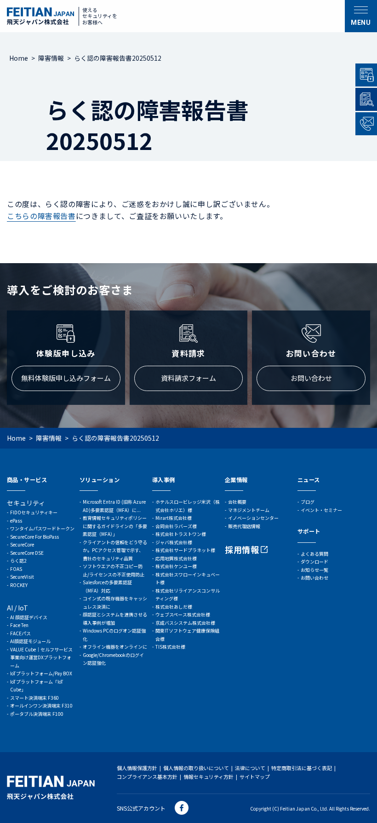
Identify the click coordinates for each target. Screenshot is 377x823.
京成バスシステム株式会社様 (185, 622)
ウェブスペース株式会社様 (182, 614)
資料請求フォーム (188, 378)
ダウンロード (314, 561)
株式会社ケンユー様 (176, 566)
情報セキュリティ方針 (208, 776)
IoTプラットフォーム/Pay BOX (41, 673)
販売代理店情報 (244, 526)
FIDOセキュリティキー (33, 512)
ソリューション (100, 480)
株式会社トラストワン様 (180, 533)
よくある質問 (314, 553)
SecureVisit (22, 576)
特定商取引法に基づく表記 (301, 767)
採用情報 (242, 549)
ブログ (307, 501)
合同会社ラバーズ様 (176, 526)
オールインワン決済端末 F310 (41, 705)
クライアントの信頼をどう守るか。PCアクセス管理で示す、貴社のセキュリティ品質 (115, 550)
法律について (250, 767)
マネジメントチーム (248, 509)
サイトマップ (255, 776)
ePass (16, 520)
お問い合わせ (311, 378)
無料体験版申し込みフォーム (66, 378)
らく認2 (18, 560)
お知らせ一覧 (314, 569)
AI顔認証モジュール (30, 641)
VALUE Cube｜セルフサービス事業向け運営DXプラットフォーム (41, 657)
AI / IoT (17, 607)
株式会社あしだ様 (173, 606)
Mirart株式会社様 (173, 517)
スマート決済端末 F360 (34, 697)
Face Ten (19, 625)
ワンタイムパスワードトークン (42, 528)
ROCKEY (19, 584)
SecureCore (22, 544)
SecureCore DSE (27, 552)
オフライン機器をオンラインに (115, 646)
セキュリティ (26, 502)
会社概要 (237, 501)
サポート (308, 531)
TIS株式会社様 (170, 646)
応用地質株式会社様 (176, 558)
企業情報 (236, 480)
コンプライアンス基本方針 (147, 776)
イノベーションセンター (253, 517)
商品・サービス (27, 480)
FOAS (16, 568)
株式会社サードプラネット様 (185, 550)
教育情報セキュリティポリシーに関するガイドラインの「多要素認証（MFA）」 (115, 525)
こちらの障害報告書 (41, 215)
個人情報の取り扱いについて (196, 767)
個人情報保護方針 (137, 767)
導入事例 (163, 480)
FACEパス (20, 633)
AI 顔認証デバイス (28, 617)
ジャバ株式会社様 (173, 542)
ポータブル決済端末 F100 (36, 713)
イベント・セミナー (321, 509)
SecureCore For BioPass (34, 536)
